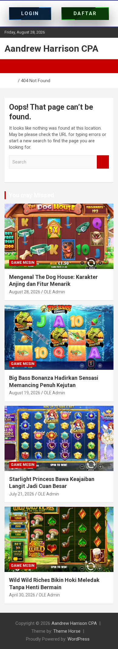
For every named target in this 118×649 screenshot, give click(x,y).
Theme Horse (66, 631)
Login (30, 13)
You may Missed (31, 195)
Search (103, 162)
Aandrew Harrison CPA (51, 48)
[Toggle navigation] (12, 66)
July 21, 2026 (21, 494)
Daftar (85, 13)
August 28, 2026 (24, 291)
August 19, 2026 (24, 392)
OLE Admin (54, 291)
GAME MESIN (22, 262)
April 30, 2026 (22, 594)
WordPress (78, 639)
